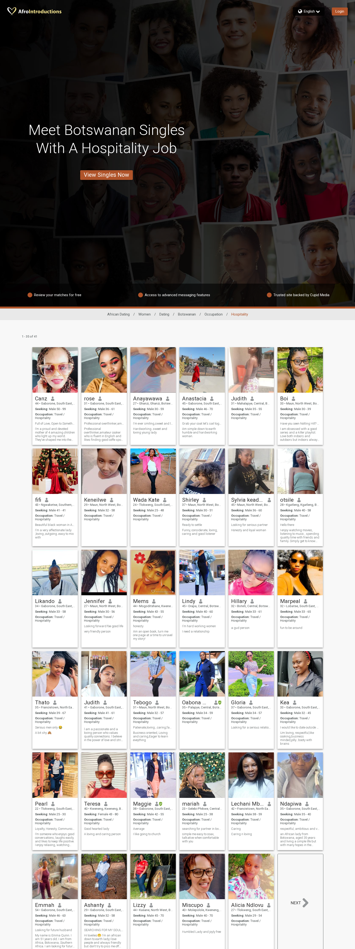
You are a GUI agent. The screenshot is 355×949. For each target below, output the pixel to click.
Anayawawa (147, 398)
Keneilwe (95, 500)
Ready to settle (192, 525)
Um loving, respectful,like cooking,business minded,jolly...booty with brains (297, 738)
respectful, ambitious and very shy (300, 829)
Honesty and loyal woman (248, 530)
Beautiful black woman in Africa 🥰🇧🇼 (55, 525)
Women (144, 314)
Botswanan (187, 314)
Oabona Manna (196, 702)
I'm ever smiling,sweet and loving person (153, 423)
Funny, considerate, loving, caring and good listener (200, 532)
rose (89, 398)
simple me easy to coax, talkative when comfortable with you (200, 837)
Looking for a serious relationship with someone (251, 727)
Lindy (188, 601)
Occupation (214, 314)
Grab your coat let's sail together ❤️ (202, 423)
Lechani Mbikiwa (247, 804)
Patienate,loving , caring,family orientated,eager (153, 727)
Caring (236, 829)
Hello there (287, 525)
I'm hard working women (199, 626)
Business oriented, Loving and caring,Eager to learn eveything (150, 736)
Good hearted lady (96, 829)
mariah (190, 804)
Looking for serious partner (249, 525)
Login (339, 11)
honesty (138, 626)
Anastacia (194, 398)
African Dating (118, 314)
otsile (287, 500)
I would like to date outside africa (300, 727)
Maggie (142, 804)
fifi (38, 500)
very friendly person (97, 631)
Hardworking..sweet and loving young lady (150, 430)
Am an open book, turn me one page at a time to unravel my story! (152, 635)
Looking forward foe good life (103, 626)
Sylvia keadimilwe (247, 500)
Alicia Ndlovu (247, 905)
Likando (45, 601)
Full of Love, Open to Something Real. (55, 423)
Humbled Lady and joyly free (201, 932)
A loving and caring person (102, 834)
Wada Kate (146, 500)
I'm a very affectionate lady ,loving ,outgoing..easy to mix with (54, 533)
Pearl (41, 804)
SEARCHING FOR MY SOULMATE (104, 930)
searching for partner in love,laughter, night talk (202, 829)
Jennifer (94, 601)
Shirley (190, 500)
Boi (284, 398)
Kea (284, 702)
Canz (41, 398)
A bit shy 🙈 (43, 733)
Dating (164, 314)
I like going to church (147, 834)
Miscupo (192, 905)
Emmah (44, 905)
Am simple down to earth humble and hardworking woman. (199, 432)
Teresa (92, 804)
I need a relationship (196, 631)
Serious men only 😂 (48, 727)
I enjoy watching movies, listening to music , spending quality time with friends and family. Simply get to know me (299, 535)
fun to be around (291, 628)
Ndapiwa (291, 804)
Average (138, 829)
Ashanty (94, 905)
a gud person (240, 628)
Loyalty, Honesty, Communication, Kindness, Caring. (55, 829)
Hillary (239, 601)
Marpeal (290, 601)
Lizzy (139, 905)
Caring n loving (241, 834)
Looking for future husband (53, 930)
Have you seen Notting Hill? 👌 (300, 423)
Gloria (238, 702)
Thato (42, 702)
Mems (141, 601)
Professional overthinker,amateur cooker (104, 423)
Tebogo (142, 702)
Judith (239, 398)
